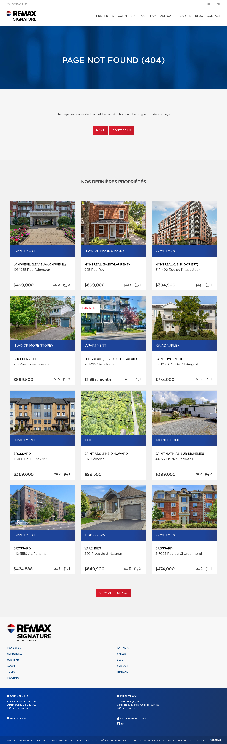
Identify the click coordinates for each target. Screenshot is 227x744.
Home (100, 130)
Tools (11, 672)
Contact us (19, 4)
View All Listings (113, 593)
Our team (148, 16)
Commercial (127, 16)
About (11, 666)
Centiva (215, 740)
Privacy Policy (142, 740)
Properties (105, 16)
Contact (213, 16)
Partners (123, 648)
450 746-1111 (129, 708)
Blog (199, 16)
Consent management (180, 740)
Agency (166, 16)
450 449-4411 (20, 708)
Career (185, 16)
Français (122, 672)
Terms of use (159, 740)
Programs (13, 678)
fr (218, 4)
